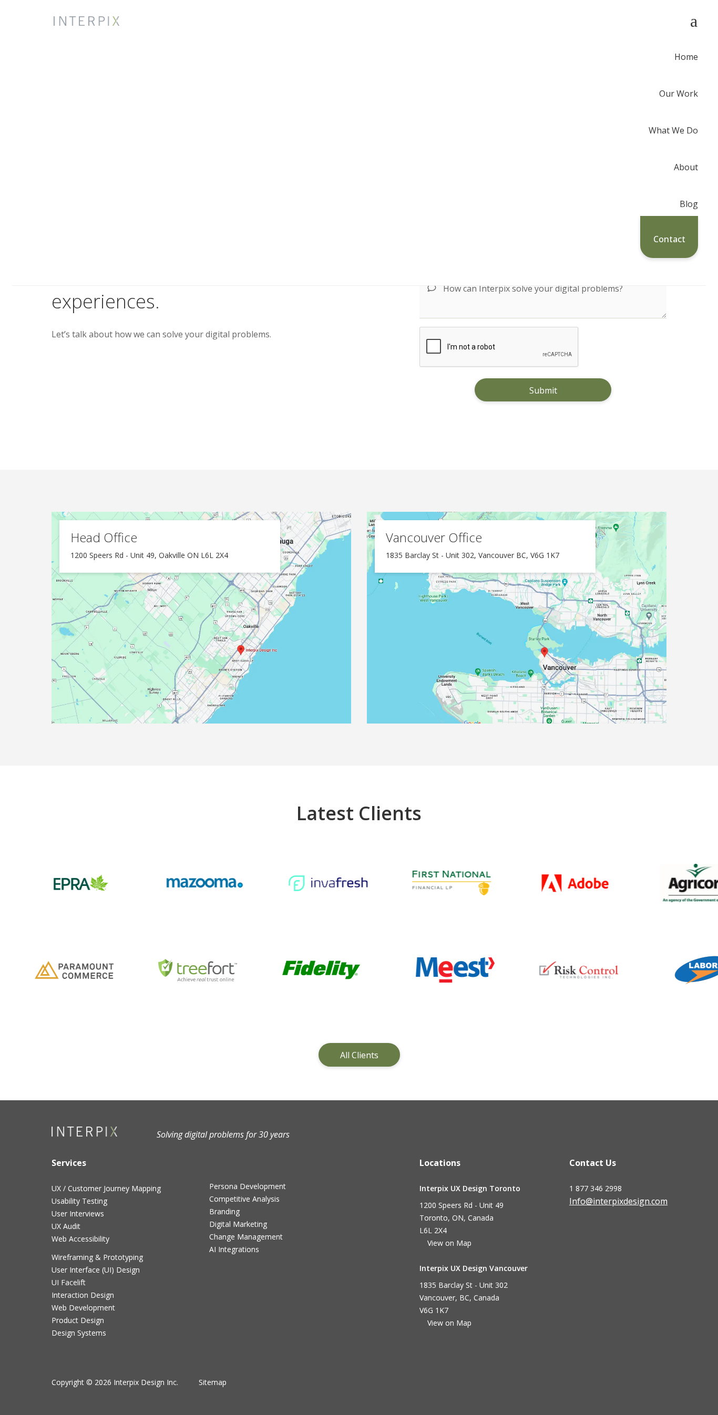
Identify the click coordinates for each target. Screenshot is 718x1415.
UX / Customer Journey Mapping (106, 1188)
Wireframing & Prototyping (97, 1257)
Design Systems (79, 1333)
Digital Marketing (238, 1224)
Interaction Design (83, 1295)
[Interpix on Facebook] (581, 1231)
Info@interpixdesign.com (618, 1201)
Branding (224, 1211)
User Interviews (78, 1213)
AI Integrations (234, 1249)
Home (686, 58)
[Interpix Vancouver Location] (516, 617)
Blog (689, 205)
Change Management (246, 1237)
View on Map (450, 1243)
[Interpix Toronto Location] (201, 617)
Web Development (83, 1308)
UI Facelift (69, 1282)
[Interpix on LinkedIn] (605, 1231)
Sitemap (213, 1382)
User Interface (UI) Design (96, 1270)
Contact (669, 239)
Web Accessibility (80, 1239)
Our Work (678, 94)
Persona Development (247, 1186)
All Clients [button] (359, 1055)
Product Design (78, 1320)
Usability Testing (79, 1201)
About (686, 168)
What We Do (673, 131)
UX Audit (66, 1226)
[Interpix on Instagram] (627, 1231)
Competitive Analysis (244, 1199)
